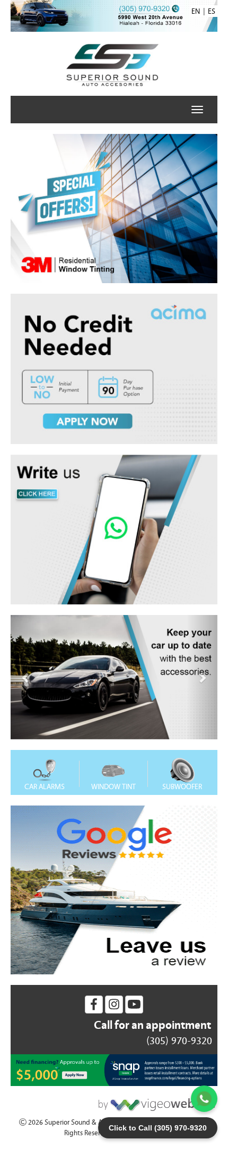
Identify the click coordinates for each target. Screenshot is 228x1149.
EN (195, 11)
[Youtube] (134, 1005)
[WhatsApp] (204, 1098)
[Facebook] (94, 1005)
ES (211, 11)
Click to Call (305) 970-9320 (158, 1128)
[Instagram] (114, 1005)
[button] (26, 677)
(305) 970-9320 (179, 1041)
